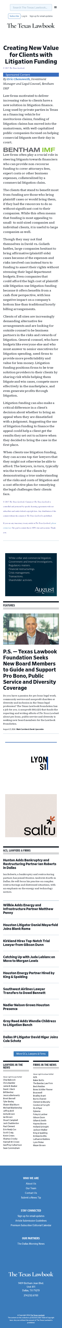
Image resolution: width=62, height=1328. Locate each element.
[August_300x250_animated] (31, 596)
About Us (31, 1184)
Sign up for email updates (41, 16)
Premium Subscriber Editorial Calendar (31, 1225)
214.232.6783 (31, 1295)
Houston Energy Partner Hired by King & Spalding (29, 975)
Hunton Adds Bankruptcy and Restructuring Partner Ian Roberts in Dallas (29, 864)
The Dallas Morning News (31, 1244)
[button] (54, 7)
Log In (24, 16)
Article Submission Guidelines (31, 1221)
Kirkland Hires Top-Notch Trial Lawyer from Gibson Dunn (26, 943)
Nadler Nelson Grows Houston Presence (26, 1007)
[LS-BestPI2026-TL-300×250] (31, 784)
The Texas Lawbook (31, 28)
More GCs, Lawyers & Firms (31, 1054)
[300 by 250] (31, 837)
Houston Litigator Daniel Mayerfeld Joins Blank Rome (30, 927)
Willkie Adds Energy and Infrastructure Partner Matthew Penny (28, 909)
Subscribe (14, 16)
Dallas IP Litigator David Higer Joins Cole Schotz (30, 1039)
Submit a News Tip (31, 1198)
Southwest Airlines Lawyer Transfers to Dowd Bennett (24, 991)
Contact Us (31, 1193)
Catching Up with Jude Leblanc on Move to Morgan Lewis (29, 959)
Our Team (31, 1188)
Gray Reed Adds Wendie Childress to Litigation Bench (29, 1023)
